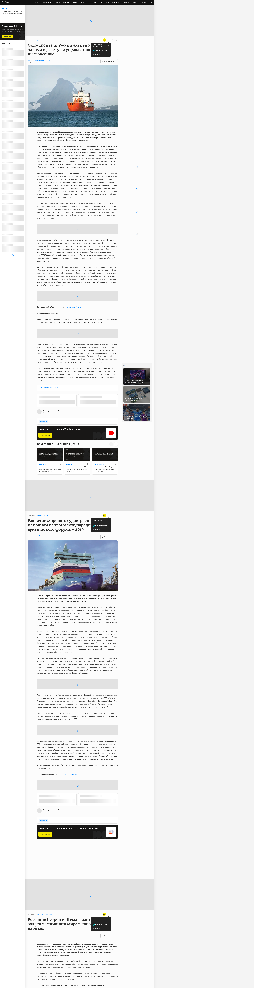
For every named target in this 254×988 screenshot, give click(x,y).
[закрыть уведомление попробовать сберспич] (108, 45)
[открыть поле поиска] (150, 2)
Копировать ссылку (110, 61)
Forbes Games (47, 2)
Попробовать (97, 54)
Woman (94, 2)
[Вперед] (121, 401)
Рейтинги (57, 2)
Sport (101, 2)
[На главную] (6, 2)
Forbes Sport (42, 464)
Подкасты (75, 2)
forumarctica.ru (71, 774)
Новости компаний (99, 464)
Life (88, 2)
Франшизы (66, 2)
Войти (144, 2)
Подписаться (45, 435)
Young (107, 2)
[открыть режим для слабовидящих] (104, 40)
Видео (82, 2)
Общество (69, 464)
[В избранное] (60, 464)
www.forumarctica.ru (73, 307)
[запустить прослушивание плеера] (108, 40)
